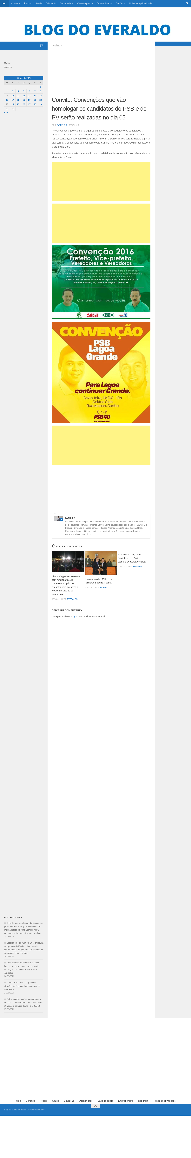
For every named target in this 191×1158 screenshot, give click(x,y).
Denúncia (120, 3)
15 (40, 95)
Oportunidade (66, 3)
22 (40, 100)
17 (12, 100)
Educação (51, 3)
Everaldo (61, 125)
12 (24, 95)
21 (35, 100)
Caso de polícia (85, 3)
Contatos (15, 3)
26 (24, 104)
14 (35, 95)
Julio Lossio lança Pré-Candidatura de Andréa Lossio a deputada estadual (131, 558)
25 (18, 104)
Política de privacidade (140, 3)
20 (29, 100)
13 (29, 95)
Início (4, 3)
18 (18, 100)
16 (7, 100)
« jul (6, 112)
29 (40, 104)
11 (18, 95)
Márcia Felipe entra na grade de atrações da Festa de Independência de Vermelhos (22, 986)
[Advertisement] (101, 74)
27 (29, 104)
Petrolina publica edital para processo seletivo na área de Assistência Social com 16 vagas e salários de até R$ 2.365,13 (23, 1002)
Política (27, 3)
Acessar (8, 67)
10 (12, 95)
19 (24, 100)
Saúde (38, 3)
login (74, 616)
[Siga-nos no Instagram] (41, 45)
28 (35, 104)
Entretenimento (104, 3)
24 (12, 104)
